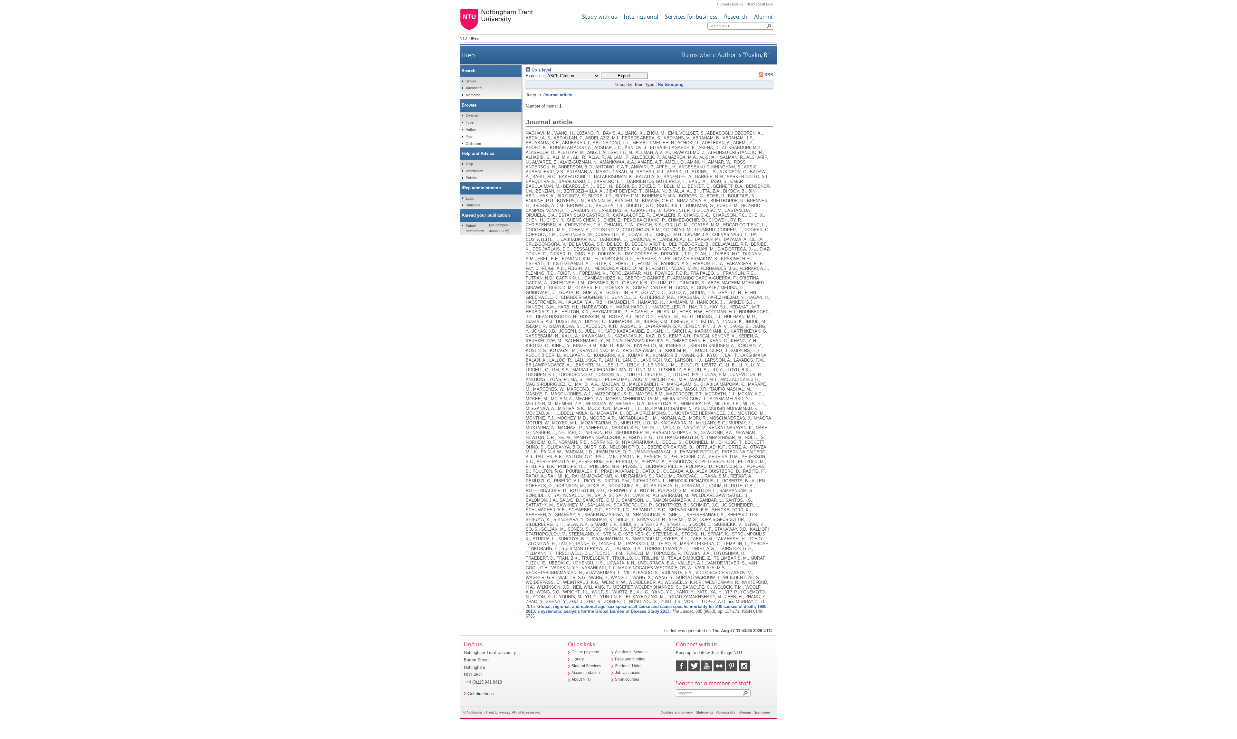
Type (470, 122)
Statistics (473, 205)
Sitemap (744, 712)
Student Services (586, 666)
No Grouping (671, 84)
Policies (472, 178)
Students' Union (629, 666)
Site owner (762, 712)
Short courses (627, 679)
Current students (730, 4)
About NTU (581, 679)
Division (472, 115)
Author (471, 129)
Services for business (691, 16)
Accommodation (585, 673)
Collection (473, 144)
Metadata (473, 95)
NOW (750, 4)
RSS (768, 74)
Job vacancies (627, 673)
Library (577, 659)
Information (474, 171)
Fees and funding (630, 659)
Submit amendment (475, 228)
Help (469, 164)
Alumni (763, 16)
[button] (624, 75)
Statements (705, 712)
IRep (468, 55)
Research (736, 16)
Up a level (540, 70)
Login (470, 198)
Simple (471, 81)
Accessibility (725, 712)
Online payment (585, 652)
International (640, 16)
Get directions (481, 693)
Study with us (599, 16)
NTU (463, 38)
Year (469, 136)
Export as (535, 75)
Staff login (765, 4)
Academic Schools (631, 652)
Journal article (557, 94)
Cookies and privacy (677, 712)
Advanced (474, 88)
